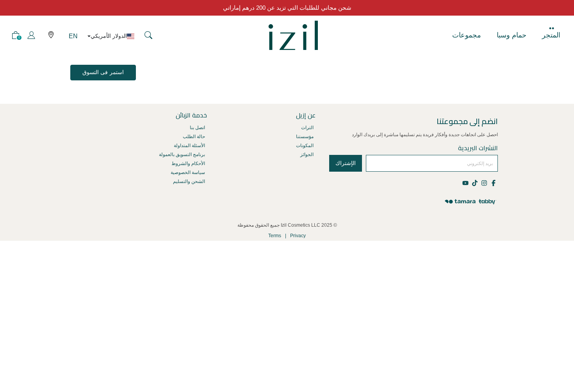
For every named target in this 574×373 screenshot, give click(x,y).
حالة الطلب (194, 136)
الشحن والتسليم (189, 181)
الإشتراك (345, 163)
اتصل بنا (197, 127)
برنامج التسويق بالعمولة (182, 154)
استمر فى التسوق (103, 72)
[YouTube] (466, 182)
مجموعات (466, 35)
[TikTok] (474, 182)
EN (73, 36)
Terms (274, 235)
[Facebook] (493, 182)
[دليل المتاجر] (51, 35)
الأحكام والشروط (188, 163)
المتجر (551, 35)
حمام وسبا (511, 35)
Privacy (298, 235)
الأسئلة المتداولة (189, 145)
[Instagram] (483, 182)
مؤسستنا (305, 136)
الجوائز (307, 154)
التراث (307, 127)
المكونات (305, 145)
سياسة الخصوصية (188, 172)
